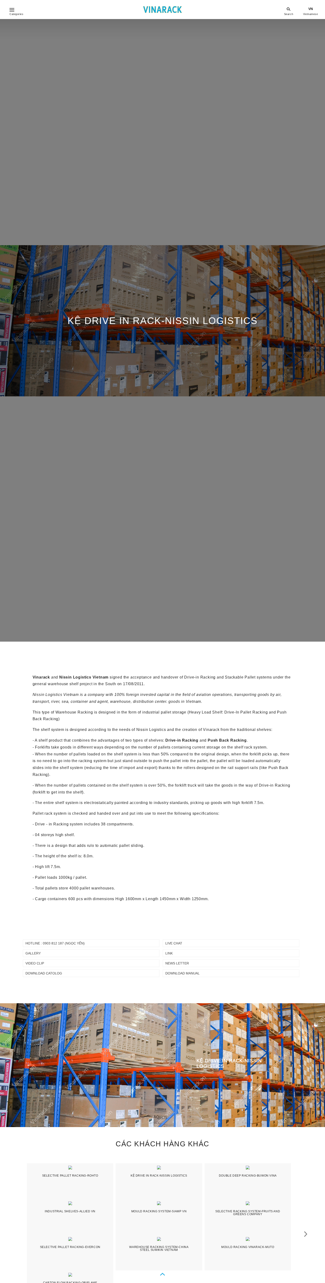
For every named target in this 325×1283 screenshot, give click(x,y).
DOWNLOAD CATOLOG (43, 973)
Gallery (33, 953)
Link (169, 953)
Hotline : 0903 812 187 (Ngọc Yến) (55, 943)
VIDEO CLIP (34, 963)
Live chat (173, 943)
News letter (177, 963)
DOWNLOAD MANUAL (182, 973)
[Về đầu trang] (162, 1274)
